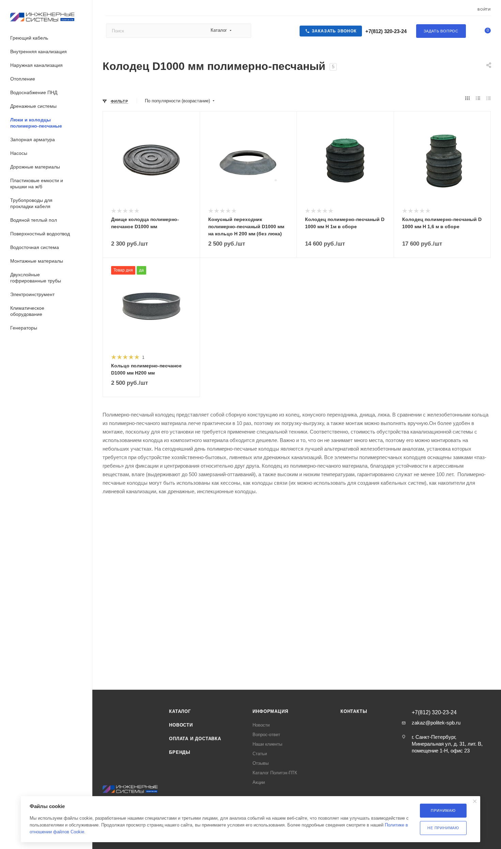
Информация (270, 711)
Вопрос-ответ (266, 734)
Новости (181, 725)
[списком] (478, 99)
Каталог (180, 711)
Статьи (260, 753)
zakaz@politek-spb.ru (436, 723)
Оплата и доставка (195, 738)
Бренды (180, 752)
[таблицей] (488, 99)
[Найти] (242, 31)
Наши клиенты (267, 744)
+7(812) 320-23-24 (385, 31)
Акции (259, 782)
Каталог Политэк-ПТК (275, 772)
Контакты (353, 711)
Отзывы (261, 763)
